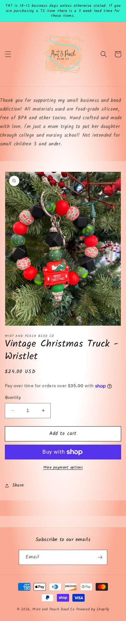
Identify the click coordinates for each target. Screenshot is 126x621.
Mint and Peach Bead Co (53, 609)
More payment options (63, 467)
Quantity (13, 398)
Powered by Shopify (93, 609)
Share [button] (18, 485)
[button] (8, 54)
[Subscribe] (100, 557)
